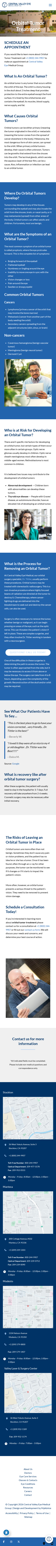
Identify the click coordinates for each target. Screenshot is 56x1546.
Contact (28, 1495)
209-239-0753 (33, 1261)
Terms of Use (42, 1513)
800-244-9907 (31, 1163)
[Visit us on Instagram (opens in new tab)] (11, 1542)
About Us (28, 1469)
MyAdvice (46, 1508)
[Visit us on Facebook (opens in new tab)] (4, 1542)
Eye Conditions (28, 1484)
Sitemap (28, 1516)
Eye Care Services (28, 1476)
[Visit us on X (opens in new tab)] (19, 1542)
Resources (28, 1487)
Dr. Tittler (27, 579)
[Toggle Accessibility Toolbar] (6, 1532)
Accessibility (11, 1513)
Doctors (28, 1473)
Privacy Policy (26, 1513)
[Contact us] (43, 1541)
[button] (28, 652)
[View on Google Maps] (28, 1117)
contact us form (32, 929)
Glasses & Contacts (28, 1480)
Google (15, 763)
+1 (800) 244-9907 (35, 58)
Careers (28, 1491)
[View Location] (6, 1144)
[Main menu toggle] (50, 5)
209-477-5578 (33, 1166)
